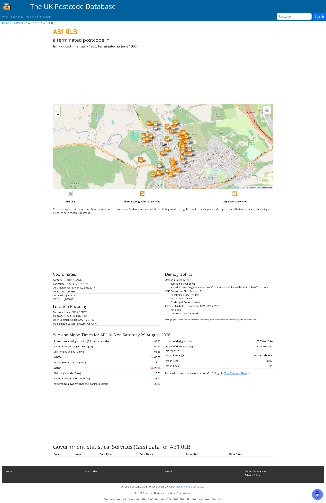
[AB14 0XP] (171, 131)
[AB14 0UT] (167, 171)
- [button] (58, 114)
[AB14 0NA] (159, 166)
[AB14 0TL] (189, 150)
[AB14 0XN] (167, 127)
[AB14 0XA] (162, 153)
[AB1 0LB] (161, 143)
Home (4, 16)
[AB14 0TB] (190, 154)
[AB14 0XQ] (156, 124)
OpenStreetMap (255, 187)
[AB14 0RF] (183, 133)
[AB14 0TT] (182, 157)
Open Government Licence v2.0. (187, 486)
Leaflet (242, 187)
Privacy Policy (252, 475)
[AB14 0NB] (140, 160)
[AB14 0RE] (188, 142)
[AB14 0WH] (158, 173)
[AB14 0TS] (185, 154)
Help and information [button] (38, 16)
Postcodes (17, 16)
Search (319, 16)
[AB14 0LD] (167, 139)
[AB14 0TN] (182, 152)
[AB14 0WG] (153, 175)
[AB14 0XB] (150, 136)
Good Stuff (176, 493)
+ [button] (58, 109)
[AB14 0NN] (149, 123)
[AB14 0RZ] (186, 137)
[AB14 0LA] (166, 149)
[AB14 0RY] (181, 138)
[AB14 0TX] (183, 162)
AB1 (37, 23)
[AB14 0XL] (179, 135)
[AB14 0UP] (173, 168)
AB (29, 23)
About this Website (255, 471)
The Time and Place (235, 373)
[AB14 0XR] (155, 128)
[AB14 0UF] (171, 175)
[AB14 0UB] (178, 170)
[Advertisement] (155, 77)
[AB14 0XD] (144, 141)
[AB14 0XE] (147, 139)
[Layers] (267, 110)
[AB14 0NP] (175, 123)
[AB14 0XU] (144, 136)
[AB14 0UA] (173, 163)
